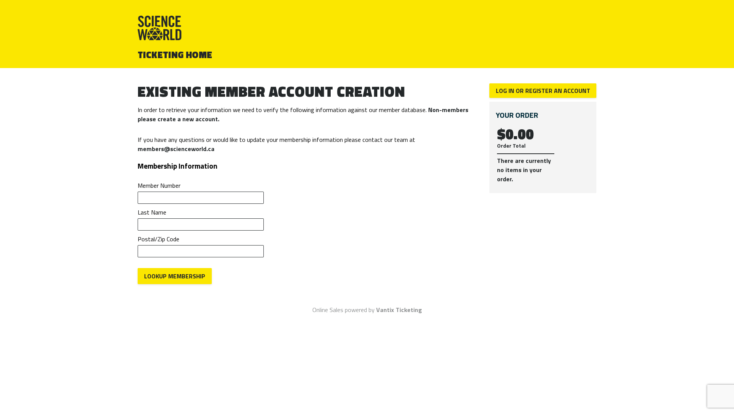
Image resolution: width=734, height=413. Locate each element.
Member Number (159, 185)
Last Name (152, 212)
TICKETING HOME (175, 55)
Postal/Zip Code (158, 239)
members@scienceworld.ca (176, 148)
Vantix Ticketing (399, 309)
